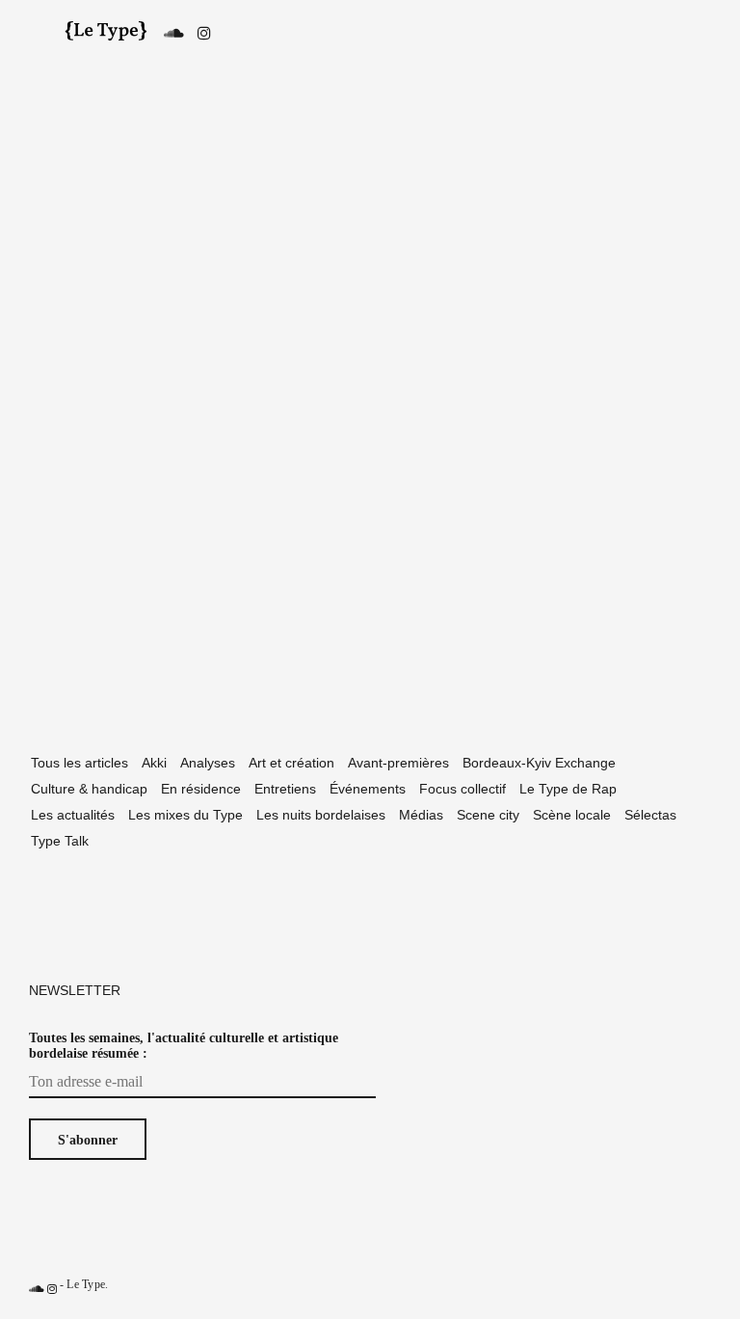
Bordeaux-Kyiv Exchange (539, 762)
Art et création (291, 762)
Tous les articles (79, 762)
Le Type (85, 1284)
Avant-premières (398, 762)
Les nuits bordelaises (320, 814)
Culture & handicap (89, 788)
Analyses (207, 762)
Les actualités (73, 814)
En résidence (201, 788)
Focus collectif (462, 788)
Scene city (488, 814)
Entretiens (285, 788)
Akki (154, 762)
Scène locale (572, 814)
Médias (421, 814)
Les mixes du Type (185, 814)
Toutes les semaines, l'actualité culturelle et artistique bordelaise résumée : (183, 1046)
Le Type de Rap (568, 788)
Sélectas (650, 814)
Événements (368, 788)
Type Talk (60, 840)
